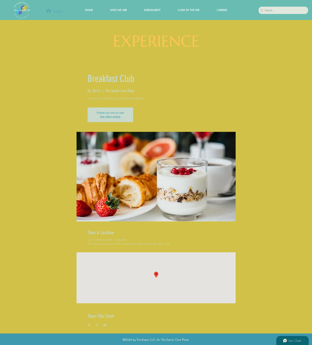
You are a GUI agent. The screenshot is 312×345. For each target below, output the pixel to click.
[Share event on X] (97, 325)
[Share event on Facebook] (89, 325)
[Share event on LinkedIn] (105, 325)
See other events (110, 116)
